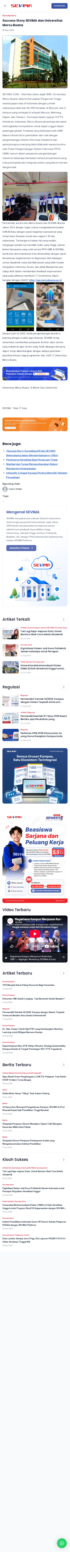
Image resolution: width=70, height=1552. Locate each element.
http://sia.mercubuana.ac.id (45, 280)
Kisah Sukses (26, 662)
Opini (4, 1090)
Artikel (23, 628)
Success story (9, 15)
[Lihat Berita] (10, 633)
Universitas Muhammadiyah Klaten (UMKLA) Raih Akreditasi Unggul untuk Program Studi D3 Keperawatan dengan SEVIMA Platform (33, 1208)
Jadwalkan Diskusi (19, 548)
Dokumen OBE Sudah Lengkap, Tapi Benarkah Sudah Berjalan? (33, 998)
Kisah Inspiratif (35, 1073)
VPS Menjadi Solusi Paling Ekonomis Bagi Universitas (28, 985)
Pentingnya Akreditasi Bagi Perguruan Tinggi (32, 459)
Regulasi (24, 695)
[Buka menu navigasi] (4, 6)
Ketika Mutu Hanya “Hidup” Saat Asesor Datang (25, 1093)
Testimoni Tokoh (22, 1235)
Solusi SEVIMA (47, 628)
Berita (11, 1073)
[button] (62, 1543)
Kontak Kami (59, 6)
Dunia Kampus (34, 628)
